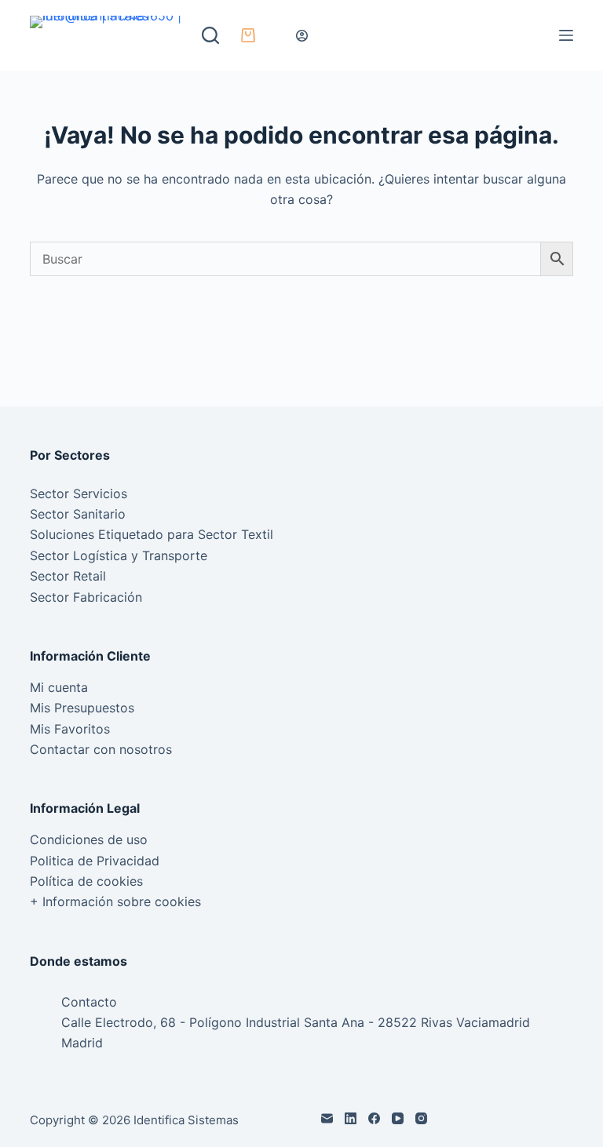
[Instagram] (421, 1118)
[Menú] (566, 35)
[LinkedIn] (350, 1118)
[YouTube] (398, 1118)
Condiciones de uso (89, 839)
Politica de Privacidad (94, 860)
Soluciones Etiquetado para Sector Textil (151, 534)
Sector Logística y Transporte (118, 555)
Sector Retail (68, 576)
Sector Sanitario (78, 514)
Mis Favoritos (70, 729)
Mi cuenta (59, 687)
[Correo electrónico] (327, 1118)
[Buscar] (210, 35)
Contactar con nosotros (101, 749)
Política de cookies (86, 881)
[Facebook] (374, 1118)
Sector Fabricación (86, 597)
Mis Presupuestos (82, 708)
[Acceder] (302, 36)
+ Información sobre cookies (115, 901)
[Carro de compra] (245, 35)
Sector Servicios (78, 493)
